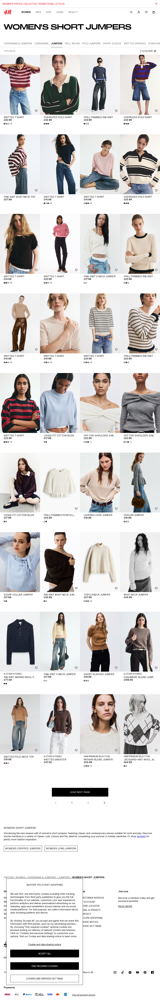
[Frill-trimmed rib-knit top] (100, 85)
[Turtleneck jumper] (100, 562)
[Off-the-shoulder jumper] (100, 403)
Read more (125, 906)
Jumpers (64, 877)
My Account (87, 901)
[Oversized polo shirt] (60, 85)
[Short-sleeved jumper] (100, 642)
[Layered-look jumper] (100, 482)
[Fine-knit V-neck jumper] (100, 244)
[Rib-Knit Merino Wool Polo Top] (20, 642)
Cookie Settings (90, 926)
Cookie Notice (89, 922)
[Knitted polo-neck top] (20, 724)
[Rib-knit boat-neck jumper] (60, 562)
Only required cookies (44, 966)
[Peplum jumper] (140, 482)
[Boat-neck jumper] (140, 562)
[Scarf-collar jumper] (20, 562)
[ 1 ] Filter (146, 51)
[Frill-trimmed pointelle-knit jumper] (60, 482)
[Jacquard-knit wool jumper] (140, 724)
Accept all (44, 953)
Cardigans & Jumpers (42, 877)
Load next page (80, 792)
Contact (85, 913)
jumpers (141, 836)
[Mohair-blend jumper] (100, 724)
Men (38, 12)
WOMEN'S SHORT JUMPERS (88, 877)
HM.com (8, 877)
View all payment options (83, 995)
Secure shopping (91, 918)
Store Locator (90, 906)
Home (59, 12)
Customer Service (92, 897)
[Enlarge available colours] (46, 124)
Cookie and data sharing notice (44, 944)
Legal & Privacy (90, 910)
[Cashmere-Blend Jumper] (140, 642)
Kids (48, 12)
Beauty (73, 12)
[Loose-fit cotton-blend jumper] (60, 403)
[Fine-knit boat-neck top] (20, 164)
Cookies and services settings (44, 978)
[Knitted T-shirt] (20, 85)
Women (26, 12)
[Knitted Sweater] (60, 724)
